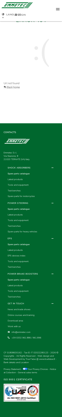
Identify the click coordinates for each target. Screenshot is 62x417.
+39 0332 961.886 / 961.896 (26, 337)
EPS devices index (16, 255)
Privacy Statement (12, 369)
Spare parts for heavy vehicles (22, 231)
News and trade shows (19, 309)
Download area (15, 320)
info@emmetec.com (21, 332)
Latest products (15, 179)
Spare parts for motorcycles (21, 196)
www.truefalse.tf (47, 359)
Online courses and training (21, 315)
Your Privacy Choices (38, 369)
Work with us (14, 326)
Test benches (14, 190)
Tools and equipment (18, 184)
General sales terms (27, 372)
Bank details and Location (16, 362)
